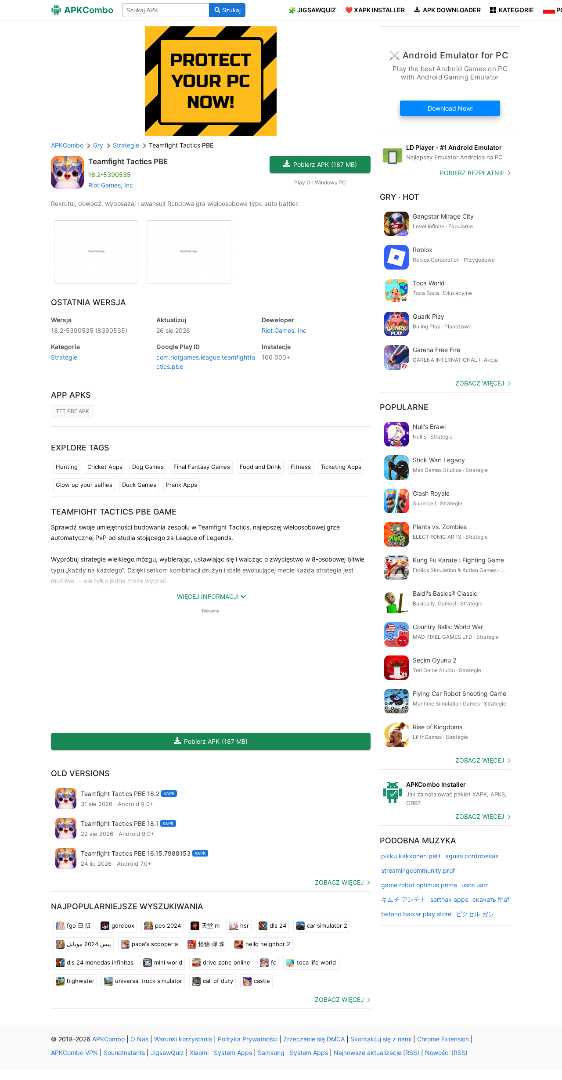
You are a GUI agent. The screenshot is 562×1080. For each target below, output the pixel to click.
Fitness (301, 466)
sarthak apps (449, 899)
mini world (168, 962)
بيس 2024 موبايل (89, 943)
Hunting (67, 466)
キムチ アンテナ (403, 899)
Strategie (64, 357)
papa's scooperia (155, 943)
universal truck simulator (148, 980)
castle (262, 980)
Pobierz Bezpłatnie (472, 172)
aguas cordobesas (471, 856)
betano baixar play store (416, 914)
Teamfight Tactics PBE (128, 161)
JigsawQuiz (167, 1052)
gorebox (123, 925)
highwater (80, 980)
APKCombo (67, 145)
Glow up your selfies (84, 484)
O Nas (139, 1039)
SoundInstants (124, 1052)
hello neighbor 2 (267, 943)
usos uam (475, 885)
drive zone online (226, 962)
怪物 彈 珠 (211, 943)
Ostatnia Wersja (88, 302)
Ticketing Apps (341, 466)
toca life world (316, 962)
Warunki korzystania (183, 1039)
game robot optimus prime (419, 885)
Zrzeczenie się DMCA (314, 1039)
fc (273, 962)
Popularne (404, 407)
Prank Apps (181, 484)
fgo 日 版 (79, 925)
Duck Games (139, 484)
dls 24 (278, 925)
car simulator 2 (327, 925)
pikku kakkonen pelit (411, 856)
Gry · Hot (399, 197)
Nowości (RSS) (446, 1052)
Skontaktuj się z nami (380, 1039)
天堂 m (211, 925)
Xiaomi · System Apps (221, 1052)
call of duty (218, 980)
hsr (244, 925)
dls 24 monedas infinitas (100, 962)
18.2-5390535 (89, 330)
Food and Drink (260, 466)
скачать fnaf (490, 899)
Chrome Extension (443, 1039)
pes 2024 (168, 925)
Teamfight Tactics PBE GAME (114, 511)
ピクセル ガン (475, 914)
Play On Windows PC (320, 182)
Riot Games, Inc (110, 185)
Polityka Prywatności (247, 1039)
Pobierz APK (325, 164)
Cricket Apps (104, 466)
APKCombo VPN (74, 1052)
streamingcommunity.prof (418, 870)
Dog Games (148, 466)
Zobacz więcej (339, 882)
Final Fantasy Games (201, 466)
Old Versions (80, 773)
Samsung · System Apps (293, 1052)
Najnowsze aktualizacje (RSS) (376, 1052)
